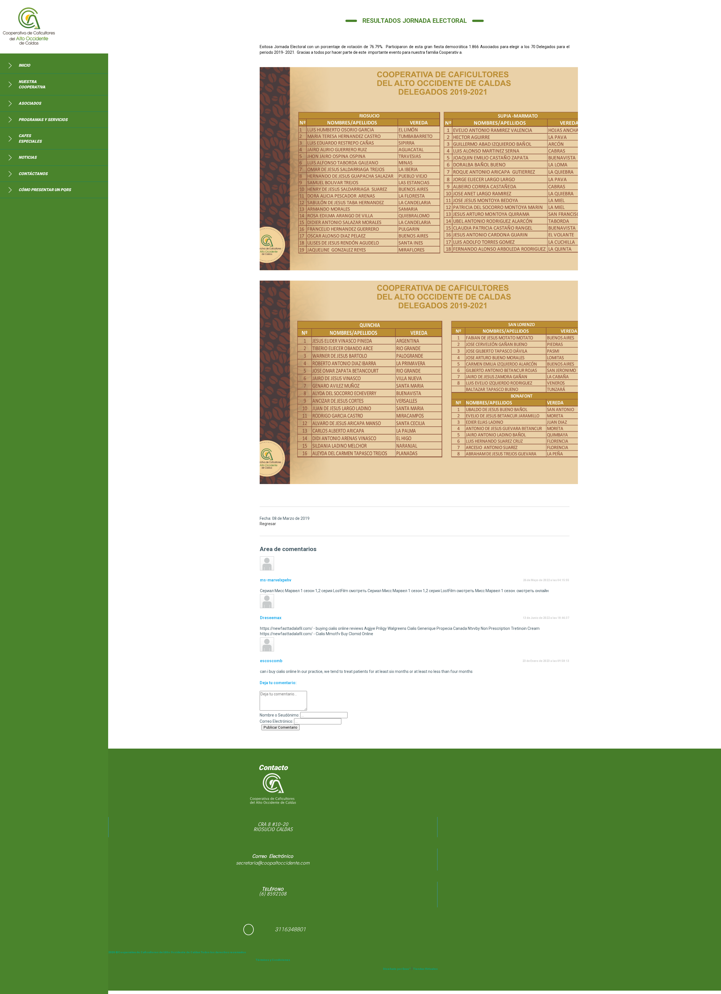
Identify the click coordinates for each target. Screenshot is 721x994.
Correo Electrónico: (276, 721)
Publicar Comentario (280, 727)
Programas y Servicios (43, 119)
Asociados (30, 103)
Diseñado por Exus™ (397, 968)
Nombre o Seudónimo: (279, 715)
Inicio (24, 65)
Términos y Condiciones (273, 959)
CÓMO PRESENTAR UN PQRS (45, 189)
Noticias (28, 157)
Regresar (268, 523)
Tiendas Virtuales (425, 968)
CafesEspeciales (30, 138)
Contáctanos (33, 173)
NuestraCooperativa (32, 84)
